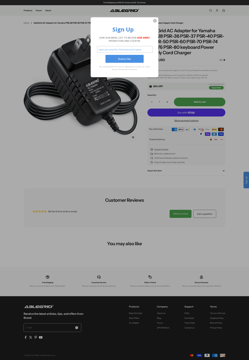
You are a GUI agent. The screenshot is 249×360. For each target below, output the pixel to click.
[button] (155, 20)
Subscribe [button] (124, 58)
